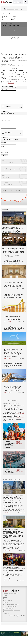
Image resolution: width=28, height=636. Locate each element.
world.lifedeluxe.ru (19, 417)
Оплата (5, 597)
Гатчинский (11, 83)
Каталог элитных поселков (8, 168)
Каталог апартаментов (7, 183)
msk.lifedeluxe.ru (20, 413)
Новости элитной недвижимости (11, 610)
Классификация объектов (10, 606)
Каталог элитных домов (7, 161)
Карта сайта (6, 613)
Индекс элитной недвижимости (11, 604)
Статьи (4, 611)
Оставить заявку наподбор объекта (14, 38)
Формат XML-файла (8, 608)
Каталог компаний (5, 176)
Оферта (5, 595)
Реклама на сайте (7, 600)
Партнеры (5, 599)
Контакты (5, 602)
